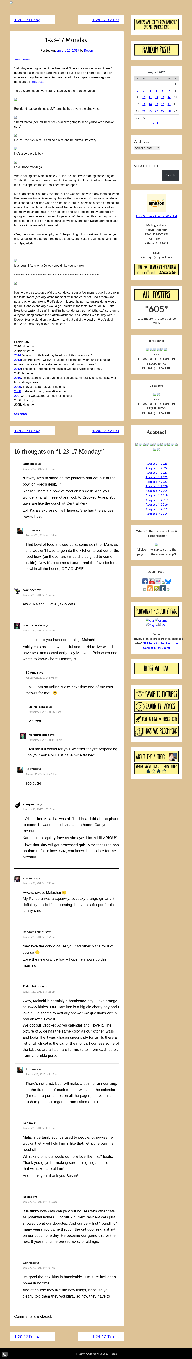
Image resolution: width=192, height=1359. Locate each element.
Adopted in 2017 (157, 500)
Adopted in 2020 (157, 486)
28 (169, 111)
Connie (28, 1262)
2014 (17, 355)
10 (143, 97)
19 (156, 104)
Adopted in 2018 (157, 495)
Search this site (146, 165)
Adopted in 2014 (157, 513)
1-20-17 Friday (27, 19)
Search (170, 175)
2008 (17, 391)
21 (169, 104)
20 (162, 104)
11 (150, 97)
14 (169, 97)
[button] (5, 1354)
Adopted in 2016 (157, 504)
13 (162, 97)
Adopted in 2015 (157, 509)
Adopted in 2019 (157, 490)
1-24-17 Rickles (105, 19)
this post (37, 81)
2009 (17, 386)
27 (162, 111)
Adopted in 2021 (157, 481)
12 (156, 97)
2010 (17, 377)
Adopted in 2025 (157, 463)
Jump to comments (22, 59)
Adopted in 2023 (157, 472)
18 (150, 104)
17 (143, 104)
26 (156, 111)
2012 (17, 368)
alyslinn (28, 878)
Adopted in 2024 (157, 468)
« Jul (155, 123)
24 (143, 111)
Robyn (88, 50)
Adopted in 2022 (157, 477)
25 (150, 111)
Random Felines (34, 931)
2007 (17, 395)
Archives (141, 141)
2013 (17, 359)
